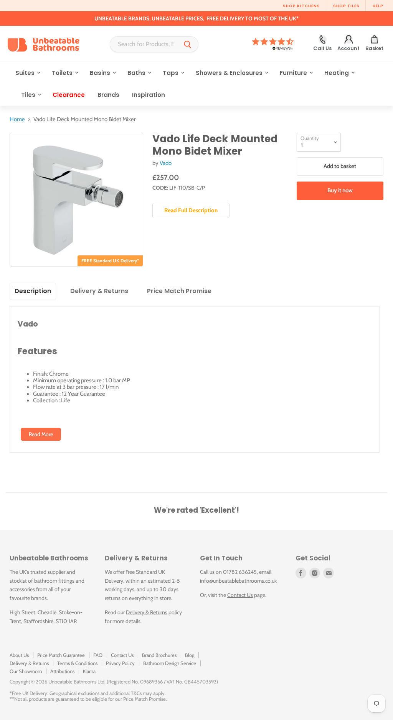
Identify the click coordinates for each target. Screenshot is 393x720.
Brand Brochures (159, 655)
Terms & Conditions (77, 663)
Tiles (29, 95)
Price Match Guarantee (61, 655)
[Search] (187, 44)
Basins (101, 73)
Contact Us (240, 595)
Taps (171, 73)
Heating (337, 73)
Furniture (294, 73)
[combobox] (143, 44)
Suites (25, 73)
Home (17, 119)
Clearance (69, 95)
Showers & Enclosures (230, 73)
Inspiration (148, 95)
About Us (19, 655)
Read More (41, 434)
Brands (108, 95)
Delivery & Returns (146, 612)
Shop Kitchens (301, 6)
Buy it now (340, 190)
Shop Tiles (346, 6)
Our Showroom (26, 671)
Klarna (89, 671)
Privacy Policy (120, 663)
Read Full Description (191, 210)
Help (378, 6)
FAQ (97, 655)
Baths (137, 73)
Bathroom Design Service (169, 663)
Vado (166, 163)
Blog (189, 655)
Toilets (63, 73)
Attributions (62, 671)
